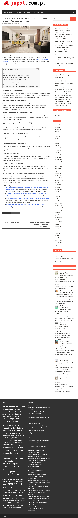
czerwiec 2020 (58, 217)
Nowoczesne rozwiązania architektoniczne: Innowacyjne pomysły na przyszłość (39, 407)
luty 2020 (57, 224)
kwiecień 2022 (58, 166)
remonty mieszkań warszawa (10, 481)
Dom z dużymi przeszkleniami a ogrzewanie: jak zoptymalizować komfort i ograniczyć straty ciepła (63, 95)
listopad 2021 (58, 178)
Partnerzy (19, 12)
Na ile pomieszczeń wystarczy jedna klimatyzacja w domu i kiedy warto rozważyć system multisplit (63, 309)
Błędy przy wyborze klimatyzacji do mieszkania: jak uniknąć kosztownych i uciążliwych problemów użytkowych (64, 275)
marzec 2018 (58, 233)
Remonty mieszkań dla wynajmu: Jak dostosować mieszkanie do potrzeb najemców (64, 292)
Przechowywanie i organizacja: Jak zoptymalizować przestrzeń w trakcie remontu (37, 432)
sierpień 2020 (58, 212)
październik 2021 (59, 180)
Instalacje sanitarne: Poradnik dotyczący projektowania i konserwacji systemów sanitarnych (38, 486)
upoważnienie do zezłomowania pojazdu (18, 498)
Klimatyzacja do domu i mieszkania (64, 258)
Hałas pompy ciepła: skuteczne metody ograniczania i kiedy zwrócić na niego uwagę (64, 75)
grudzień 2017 (58, 240)
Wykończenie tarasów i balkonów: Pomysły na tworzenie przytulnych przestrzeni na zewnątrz (39, 492)
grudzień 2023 (58, 154)
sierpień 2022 (58, 164)
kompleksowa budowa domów (16, 440)
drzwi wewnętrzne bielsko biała (11, 435)
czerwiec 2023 (58, 159)
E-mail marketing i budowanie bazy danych (13, 81)
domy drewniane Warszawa (12, 433)
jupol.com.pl (16, 23)
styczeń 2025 (58, 145)
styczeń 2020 (58, 226)
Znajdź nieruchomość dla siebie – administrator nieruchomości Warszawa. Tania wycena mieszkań (38, 421)
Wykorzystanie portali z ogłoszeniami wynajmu (15, 79)
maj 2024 (57, 152)
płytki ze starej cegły (18, 479)
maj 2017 (57, 245)
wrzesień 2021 (58, 182)
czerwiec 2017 (58, 242)
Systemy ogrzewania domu (62, 261)
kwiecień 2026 (58, 134)
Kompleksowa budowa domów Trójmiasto (12, 442)
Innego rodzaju (59, 256)
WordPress (57, 516)
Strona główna (8, 12)
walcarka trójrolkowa (13, 505)
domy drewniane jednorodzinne (13, 430)
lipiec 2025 (57, 143)
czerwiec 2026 (58, 129)
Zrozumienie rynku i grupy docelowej (12, 72)
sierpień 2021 (58, 185)
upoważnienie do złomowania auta (8, 500)
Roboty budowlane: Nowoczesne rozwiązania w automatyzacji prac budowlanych (36, 508)
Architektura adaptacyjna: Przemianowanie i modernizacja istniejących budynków (36, 464)
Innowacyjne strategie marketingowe (12, 84)
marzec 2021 (58, 196)
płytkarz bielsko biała (7, 479)
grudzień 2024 (58, 148)
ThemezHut (72, 516)
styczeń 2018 (58, 238)
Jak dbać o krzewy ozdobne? (12, 222)
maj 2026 (57, 131)
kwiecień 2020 (58, 222)
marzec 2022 (58, 168)
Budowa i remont (16, 213)
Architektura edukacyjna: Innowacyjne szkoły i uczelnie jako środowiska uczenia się (63, 34)
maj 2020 (57, 219)
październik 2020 (59, 208)
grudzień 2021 (58, 175)
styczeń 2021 (58, 201)
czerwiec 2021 (58, 189)
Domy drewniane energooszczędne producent (21, 516)
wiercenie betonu (16, 507)
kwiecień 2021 (58, 194)
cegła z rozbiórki (16, 419)
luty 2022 (57, 171)
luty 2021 (57, 198)
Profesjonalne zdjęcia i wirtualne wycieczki (14, 73)
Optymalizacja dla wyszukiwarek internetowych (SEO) (16, 77)
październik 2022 (59, 161)
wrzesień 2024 (58, 150)
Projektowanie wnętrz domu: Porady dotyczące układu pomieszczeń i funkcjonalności (64, 59)
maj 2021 (57, 192)
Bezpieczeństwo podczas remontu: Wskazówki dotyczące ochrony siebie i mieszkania (37, 502)
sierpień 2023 (58, 157)
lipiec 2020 (57, 215)
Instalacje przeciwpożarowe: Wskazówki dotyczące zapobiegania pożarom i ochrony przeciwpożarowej (38, 442)
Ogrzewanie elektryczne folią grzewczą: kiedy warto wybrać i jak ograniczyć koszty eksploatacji (63, 89)
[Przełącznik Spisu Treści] (37, 69)
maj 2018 (57, 228)
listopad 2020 (58, 205)
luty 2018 (57, 235)
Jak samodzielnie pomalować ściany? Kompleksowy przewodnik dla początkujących (40, 224)
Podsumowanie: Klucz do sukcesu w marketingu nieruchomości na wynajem (21, 86)
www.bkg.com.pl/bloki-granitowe (63, 39)
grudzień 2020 (58, 203)
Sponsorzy (27, 12)
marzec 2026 (58, 136)
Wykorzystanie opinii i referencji (11, 83)
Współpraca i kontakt (40, 12)
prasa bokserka (7, 471)
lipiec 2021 (57, 187)
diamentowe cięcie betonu (12, 428)
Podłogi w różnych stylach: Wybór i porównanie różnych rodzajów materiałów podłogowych (64, 47)
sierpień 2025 (58, 141)
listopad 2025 (58, 138)
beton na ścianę (12, 414)
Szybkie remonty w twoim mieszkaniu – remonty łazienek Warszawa (63, 53)
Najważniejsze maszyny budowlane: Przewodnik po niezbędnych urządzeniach (27, 198)
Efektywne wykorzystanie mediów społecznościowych (16, 75)
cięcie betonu (7, 422)
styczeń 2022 (58, 173)
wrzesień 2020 (58, 210)
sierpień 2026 (58, 124)
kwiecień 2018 (58, 231)
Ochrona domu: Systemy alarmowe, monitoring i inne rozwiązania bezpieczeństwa (37, 476)
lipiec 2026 (57, 127)
